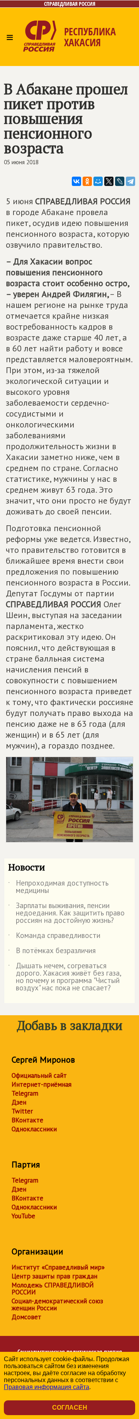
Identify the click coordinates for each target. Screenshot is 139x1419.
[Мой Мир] (98, 181)
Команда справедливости (54, 937)
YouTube (23, 1215)
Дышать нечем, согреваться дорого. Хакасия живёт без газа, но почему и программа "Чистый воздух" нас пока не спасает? (64, 977)
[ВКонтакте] (76, 181)
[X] (109, 181)
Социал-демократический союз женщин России (57, 1304)
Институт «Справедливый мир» (58, 1267)
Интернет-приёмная (41, 1084)
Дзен (19, 1102)
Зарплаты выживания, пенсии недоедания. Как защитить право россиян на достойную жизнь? (66, 913)
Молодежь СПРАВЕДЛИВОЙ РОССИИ (53, 1289)
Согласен (69, 1407)
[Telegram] (130, 181)
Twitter (22, 1111)
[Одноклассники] (87, 181)
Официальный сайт (39, 1075)
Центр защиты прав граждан (54, 1276)
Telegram (25, 1093)
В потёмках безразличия (52, 952)
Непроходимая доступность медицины (58, 887)
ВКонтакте (27, 1120)
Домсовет (26, 1316)
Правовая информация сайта (46, 1387)
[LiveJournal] (119, 181)
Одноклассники (34, 1128)
